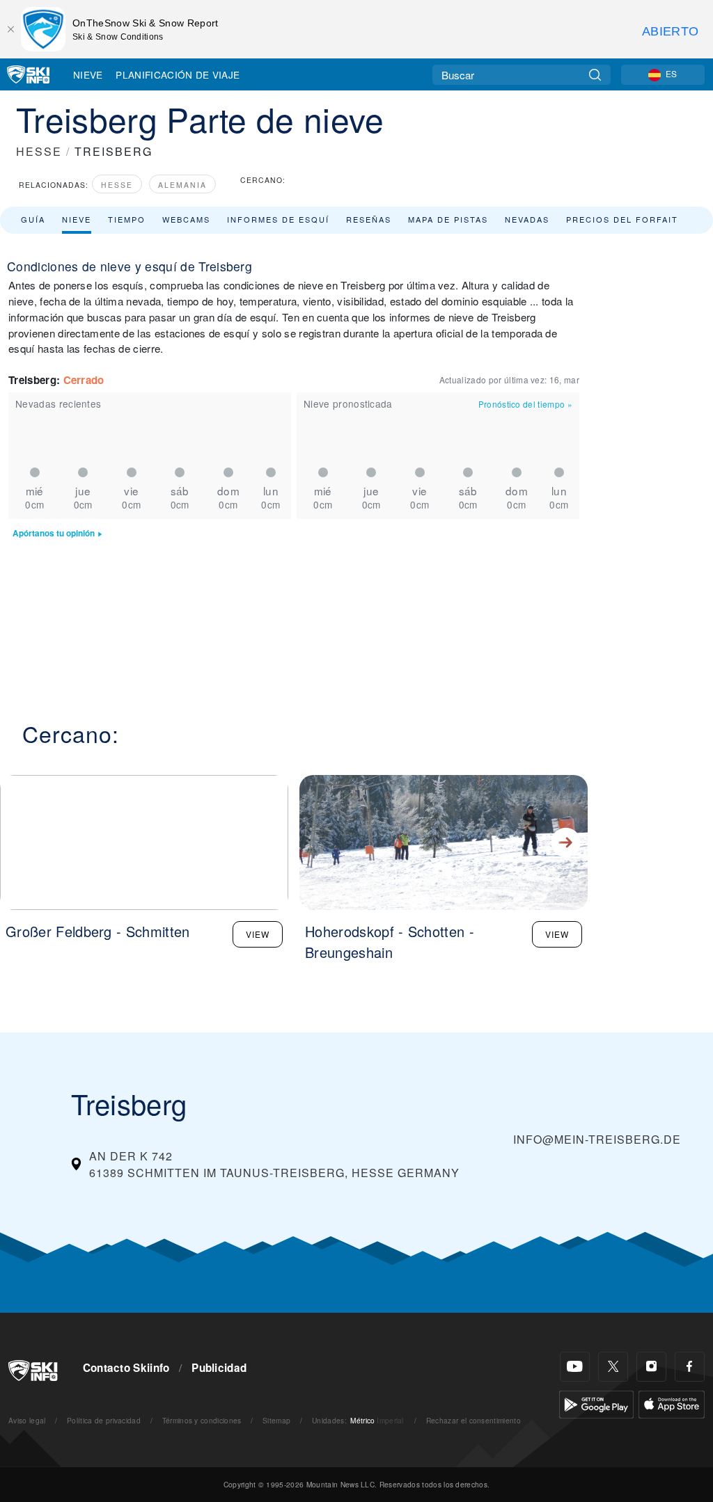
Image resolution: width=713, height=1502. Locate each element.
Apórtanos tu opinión (54, 533)
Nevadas (527, 219)
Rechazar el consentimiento (473, 1420)
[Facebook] (690, 1367)
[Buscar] (595, 75)
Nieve (88, 74)
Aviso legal (27, 1420)
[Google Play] (596, 1403)
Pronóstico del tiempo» (525, 404)
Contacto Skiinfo (126, 1367)
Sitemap (276, 1420)
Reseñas (368, 219)
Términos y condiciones (202, 1420)
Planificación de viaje (178, 74)
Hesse (117, 184)
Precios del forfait (622, 219)
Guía (33, 219)
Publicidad (218, 1367)
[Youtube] (575, 1367)
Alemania (182, 184)
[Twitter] (613, 1367)
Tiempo (127, 219)
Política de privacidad (104, 1420)
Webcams (186, 219)
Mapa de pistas (448, 219)
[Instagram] (651, 1367)
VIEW (257, 934)
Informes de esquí (278, 219)
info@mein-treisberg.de (597, 1139)
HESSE (39, 151)
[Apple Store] (671, 1403)
